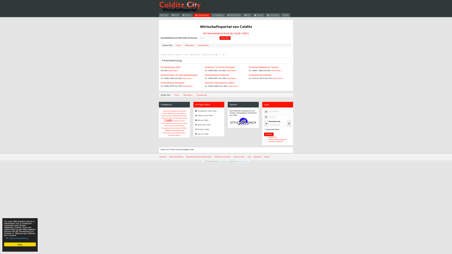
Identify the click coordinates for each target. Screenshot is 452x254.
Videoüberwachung (168, 111)
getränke (175, 115)
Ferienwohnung (165, 123)
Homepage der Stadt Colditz (207, 111)
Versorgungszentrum (168, 128)
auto (173, 118)
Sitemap (266, 157)
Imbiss (178, 113)
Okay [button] (20, 244)
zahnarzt (177, 135)
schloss (185, 123)
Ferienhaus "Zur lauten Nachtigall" (220, 67)
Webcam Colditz (202, 120)
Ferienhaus (169, 115)
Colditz (245, 33)
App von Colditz (203, 134)
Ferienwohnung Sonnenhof (172, 83)
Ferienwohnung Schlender (260, 75)
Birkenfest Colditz (203, 129)
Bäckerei (183, 113)
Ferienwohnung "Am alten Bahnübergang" (179, 75)
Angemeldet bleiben (272, 129)
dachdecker (176, 120)
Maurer (184, 133)
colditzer (168, 130)
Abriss (185, 115)
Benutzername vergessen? (278, 139)
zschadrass (177, 128)
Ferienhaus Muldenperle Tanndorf (264, 67)
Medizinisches (172, 113)
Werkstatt (178, 118)
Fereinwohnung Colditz (171, 67)
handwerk (178, 133)
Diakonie (165, 113)
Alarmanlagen (167, 133)
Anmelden (269, 134)
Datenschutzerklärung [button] (18, 238)
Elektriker (184, 128)
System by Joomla (239, 157)
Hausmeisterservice (176, 123)
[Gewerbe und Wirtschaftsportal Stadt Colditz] (180, 7)
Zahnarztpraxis (181, 111)
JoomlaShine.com (224, 161)
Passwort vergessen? (276, 141)
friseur (163, 118)
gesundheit (171, 135)
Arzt (172, 130)
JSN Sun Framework (241, 161)
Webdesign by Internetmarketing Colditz (198, 157)
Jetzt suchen (225, 38)
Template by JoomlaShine (222, 157)
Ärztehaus (173, 125)
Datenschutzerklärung (176, 157)
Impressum (163, 157)
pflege (182, 130)
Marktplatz (177, 130)
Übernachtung (180, 125)
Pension (182, 120)
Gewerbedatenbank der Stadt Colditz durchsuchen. (179, 38)
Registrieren (273, 137)
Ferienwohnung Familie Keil (217, 75)
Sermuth (166, 125)
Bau (175, 111)
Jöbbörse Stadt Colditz (205, 115)
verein (170, 118)
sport (172, 133)
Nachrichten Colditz (204, 125)
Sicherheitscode (274, 121)
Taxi (167, 118)
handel (164, 115)
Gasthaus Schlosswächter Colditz (219, 83)
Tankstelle (184, 118)
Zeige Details (172, 70)
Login (249, 157)
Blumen (181, 115)
